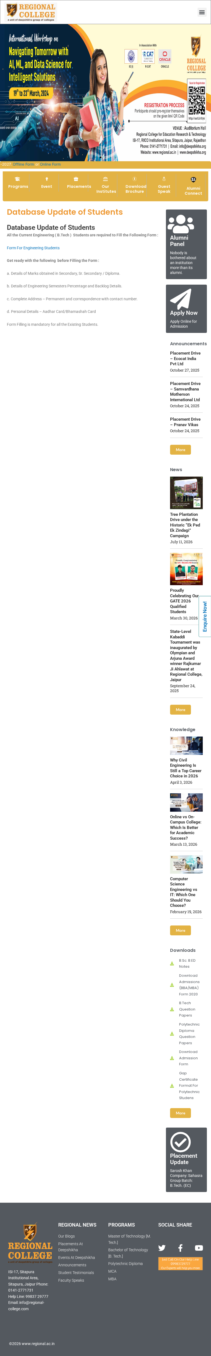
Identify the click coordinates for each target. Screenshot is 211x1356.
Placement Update (183, 1159)
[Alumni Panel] (180, 224)
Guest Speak (164, 189)
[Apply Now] (180, 299)
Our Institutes (106, 189)
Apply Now (184, 313)
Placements (79, 186)
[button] (202, 12)
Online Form (64, 164)
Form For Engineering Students (33, 248)
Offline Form (38, 164)
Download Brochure (136, 189)
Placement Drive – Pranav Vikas (185, 422)
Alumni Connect (193, 191)
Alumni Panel (179, 240)
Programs (18, 186)
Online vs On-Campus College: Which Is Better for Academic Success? (185, 827)
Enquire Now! (205, 616)
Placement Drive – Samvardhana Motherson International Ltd (185, 391)
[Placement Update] (180, 1142)
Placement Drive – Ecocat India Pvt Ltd (185, 358)
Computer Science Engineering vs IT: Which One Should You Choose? (183, 892)
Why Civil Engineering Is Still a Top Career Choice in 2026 (185, 768)
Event (46, 186)
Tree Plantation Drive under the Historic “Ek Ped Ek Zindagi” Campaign (185, 525)
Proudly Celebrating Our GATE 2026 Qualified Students (184, 601)
